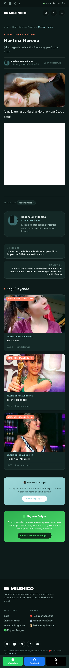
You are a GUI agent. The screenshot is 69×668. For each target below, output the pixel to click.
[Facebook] (5, 3)
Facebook (34, 663)
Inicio (6, 27)
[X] (22, 644)
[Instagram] (10, 3)
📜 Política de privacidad (42, 625)
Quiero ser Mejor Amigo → (34, 535)
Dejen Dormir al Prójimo (23, 27)
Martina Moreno (26, 203)
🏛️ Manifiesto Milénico (41, 620)
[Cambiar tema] (54, 13)
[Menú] (62, 13)
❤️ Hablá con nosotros (41, 616)
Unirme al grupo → (35, 498)
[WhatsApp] (37, 644)
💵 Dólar (51, 3)
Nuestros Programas (14, 625)
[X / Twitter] (14, 3)
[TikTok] (19, 3)
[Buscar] (46, 13)
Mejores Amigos (14, 630)
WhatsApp (13, 663)
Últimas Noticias (12, 620)
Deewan (12, 653)
